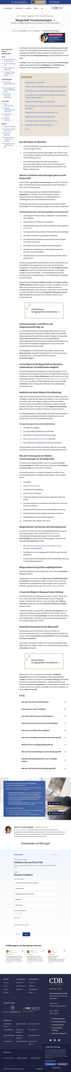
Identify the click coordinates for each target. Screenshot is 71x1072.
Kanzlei (28, 8)
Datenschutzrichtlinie (50, 1060)
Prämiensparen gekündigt (20, 1031)
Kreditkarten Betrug (21, 1024)
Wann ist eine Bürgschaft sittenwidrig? (7, 95)
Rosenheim (19, 989)
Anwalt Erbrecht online (32, 1042)
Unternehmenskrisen (33, 1035)
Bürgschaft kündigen (9, 126)
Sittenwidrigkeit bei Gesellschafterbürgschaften (9, 89)
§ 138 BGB (55, 533)
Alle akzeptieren (50, 1064)
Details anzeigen (56, 1067)
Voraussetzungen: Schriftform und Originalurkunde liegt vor (46, 91)
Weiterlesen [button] (9, 963)
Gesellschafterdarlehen (22, 1041)
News (5, 986)
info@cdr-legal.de (54, 1013)
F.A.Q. (27, 129)
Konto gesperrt (32, 1029)
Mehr (36, 8)
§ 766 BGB (27, 228)
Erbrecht (31, 982)
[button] (42, 8)
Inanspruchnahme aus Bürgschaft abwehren (9, 139)
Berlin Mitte (19, 982)
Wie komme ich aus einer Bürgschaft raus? (9, 145)
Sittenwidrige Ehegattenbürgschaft (9, 83)
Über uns (6, 982)
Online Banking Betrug (7, 1025)
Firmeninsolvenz (8, 1041)
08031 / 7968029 (53, 1011)
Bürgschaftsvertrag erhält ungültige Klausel (40, 117)
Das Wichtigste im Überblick (35, 82)
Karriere (6, 989)
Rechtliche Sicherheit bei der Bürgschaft (39, 125)
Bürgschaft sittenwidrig (31, 486)
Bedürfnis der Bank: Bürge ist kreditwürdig (40, 102)
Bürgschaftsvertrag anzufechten (53, 586)
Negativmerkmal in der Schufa (37, 439)
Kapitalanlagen (33, 989)
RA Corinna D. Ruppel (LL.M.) (21, 830)
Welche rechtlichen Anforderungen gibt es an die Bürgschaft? (46, 87)
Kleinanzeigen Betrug (33, 1024)
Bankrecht (31, 986)
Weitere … (31, 992)
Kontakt (6, 992)
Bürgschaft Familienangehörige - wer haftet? (9, 109)
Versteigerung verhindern (19, 1037)
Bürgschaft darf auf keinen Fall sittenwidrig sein (41, 112)
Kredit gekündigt (8, 1029)
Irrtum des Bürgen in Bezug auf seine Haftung (41, 121)
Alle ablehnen (62, 1064)
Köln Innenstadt (20, 986)
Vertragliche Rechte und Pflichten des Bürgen (9, 73)
